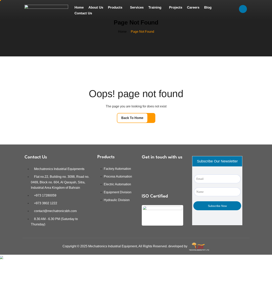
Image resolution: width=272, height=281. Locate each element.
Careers (193, 7)
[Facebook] (158, 169)
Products (115, 7)
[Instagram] (170, 169)
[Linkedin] (147, 169)
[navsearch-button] (243, 9)
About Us (95, 7)
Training (154, 7)
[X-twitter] (158, 181)
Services (137, 7)
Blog (207, 7)
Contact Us (83, 13)
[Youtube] (147, 181)
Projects (175, 7)
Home (79, 7)
